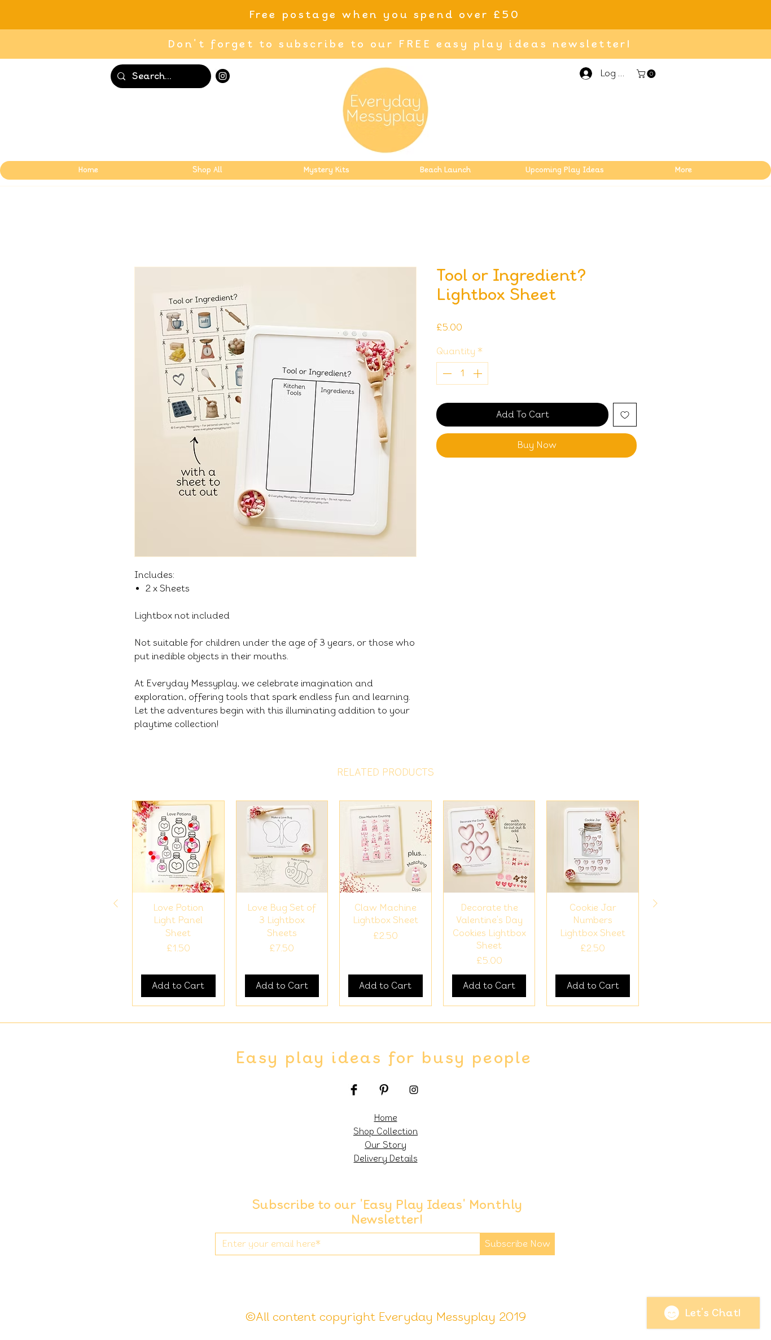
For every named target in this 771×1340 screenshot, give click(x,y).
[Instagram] (223, 76)
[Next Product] (655, 904)
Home (147, 226)
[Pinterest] (383, 1091)
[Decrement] (446, 374)
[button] (647, 73)
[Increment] (479, 374)
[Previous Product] (115, 904)
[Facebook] (354, 1091)
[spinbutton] (462, 374)
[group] (385, 904)
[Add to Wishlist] (625, 416)
